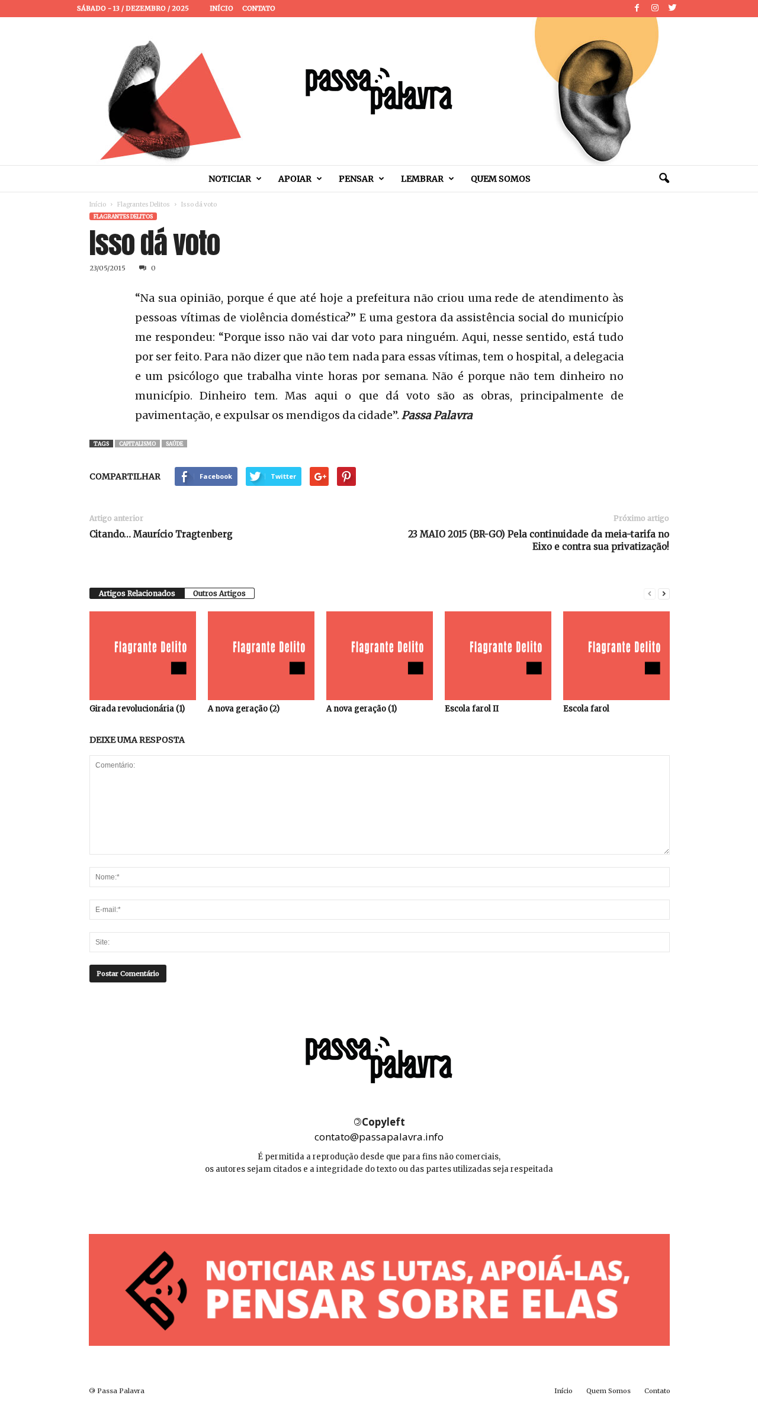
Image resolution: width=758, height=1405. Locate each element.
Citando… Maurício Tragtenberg (161, 534)
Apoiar (294, 178)
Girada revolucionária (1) (137, 709)
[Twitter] (673, 8)
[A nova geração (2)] (261, 655)
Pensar (356, 178)
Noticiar (229, 178)
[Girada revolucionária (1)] (142, 655)
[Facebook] (637, 8)
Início (221, 8)
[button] (664, 179)
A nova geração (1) (361, 709)
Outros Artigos (219, 593)
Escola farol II (472, 709)
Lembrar (422, 178)
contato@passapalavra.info (379, 1136)
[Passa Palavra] (379, 91)
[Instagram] (655, 8)
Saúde (174, 443)
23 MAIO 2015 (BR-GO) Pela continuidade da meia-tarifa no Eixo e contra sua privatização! (538, 540)
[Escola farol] (616, 655)
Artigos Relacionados (137, 593)
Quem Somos (501, 178)
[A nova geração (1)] (379, 655)
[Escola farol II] (498, 655)
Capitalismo (137, 443)
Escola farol (586, 709)
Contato (258, 8)
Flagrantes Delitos (143, 204)
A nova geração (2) (244, 709)
